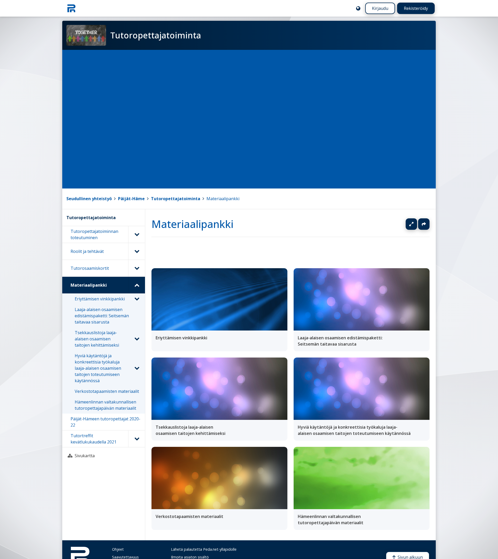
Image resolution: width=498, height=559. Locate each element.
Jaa (424, 224)
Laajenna (416, 224)
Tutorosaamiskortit (90, 268)
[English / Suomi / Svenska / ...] (358, 8)
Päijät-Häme (131, 198)
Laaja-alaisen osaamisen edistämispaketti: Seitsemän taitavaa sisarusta (102, 316)
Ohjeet (118, 549)
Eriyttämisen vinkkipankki (100, 299)
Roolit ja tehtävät (87, 251)
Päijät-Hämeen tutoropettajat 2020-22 (105, 422)
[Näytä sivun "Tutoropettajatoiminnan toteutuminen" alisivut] (136, 234)
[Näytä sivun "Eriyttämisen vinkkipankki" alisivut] (136, 299)
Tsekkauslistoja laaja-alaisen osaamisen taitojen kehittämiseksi (97, 339)
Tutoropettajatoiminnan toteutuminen (94, 234)
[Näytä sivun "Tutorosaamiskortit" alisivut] (136, 268)
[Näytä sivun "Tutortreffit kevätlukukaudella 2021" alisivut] (136, 438)
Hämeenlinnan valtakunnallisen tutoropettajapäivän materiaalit (105, 405)
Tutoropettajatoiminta (175, 198)
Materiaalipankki (222, 198)
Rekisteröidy (416, 8)
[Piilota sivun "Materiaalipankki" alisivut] (136, 285)
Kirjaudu (380, 8)
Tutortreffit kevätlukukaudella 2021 (93, 439)
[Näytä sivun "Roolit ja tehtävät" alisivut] (136, 251)
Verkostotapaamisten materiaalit (107, 391)
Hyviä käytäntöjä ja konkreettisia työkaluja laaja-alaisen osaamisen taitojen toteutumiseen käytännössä (98, 368)
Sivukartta (85, 456)
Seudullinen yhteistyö (89, 198)
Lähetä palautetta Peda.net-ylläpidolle (204, 549)
